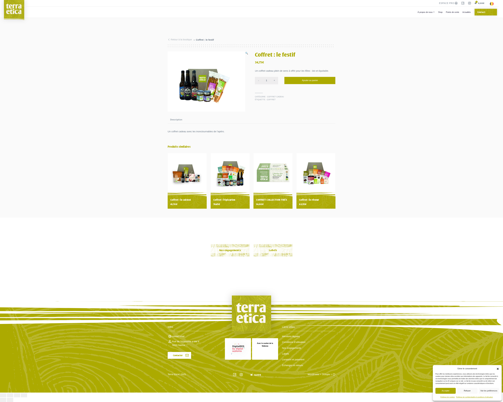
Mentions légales (291, 336)
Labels (273, 250)
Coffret (271, 100)
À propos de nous (425, 12)
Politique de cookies (447, 397)
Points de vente (452, 12)
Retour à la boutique (181, 39)
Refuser (467, 391)
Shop (440, 12)
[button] (497, 368)
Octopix (326, 374)
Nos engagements (230, 250)
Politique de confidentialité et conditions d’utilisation (474, 397)
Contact (481, 12)
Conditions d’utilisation (293, 342)
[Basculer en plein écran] (10, 395)
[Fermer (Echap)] (24, 395)
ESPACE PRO (447, 3)
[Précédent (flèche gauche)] (3, 400)
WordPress (313, 374)
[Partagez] (17, 395)
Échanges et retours (292, 365)
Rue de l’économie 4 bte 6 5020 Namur (185, 343)
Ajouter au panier (310, 80)
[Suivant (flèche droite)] (10, 400)
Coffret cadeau (275, 97)
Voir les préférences (488, 391)
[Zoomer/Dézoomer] (3, 395)
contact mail (178, 336)
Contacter (178, 355)
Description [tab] (176, 119)
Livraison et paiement (293, 359)
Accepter (445, 391)
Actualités (466, 12)
